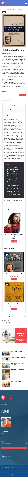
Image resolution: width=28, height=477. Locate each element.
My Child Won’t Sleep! (16, 381)
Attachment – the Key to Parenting (16, 352)
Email (2, 436)
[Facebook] (12, 474)
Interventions (6, 320)
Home (4, 9)
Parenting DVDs (10, 9)
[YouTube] (15, 474)
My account (20, 472)
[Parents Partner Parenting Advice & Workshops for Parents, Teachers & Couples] (6, 3)
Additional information (14, 109)
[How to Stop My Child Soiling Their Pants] (6, 365)
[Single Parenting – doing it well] (6, 359)
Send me (3, 441)
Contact (15, 472)
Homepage (7, 472)
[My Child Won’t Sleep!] (6, 384)
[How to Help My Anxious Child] (6, 374)
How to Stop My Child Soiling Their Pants (17, 364)
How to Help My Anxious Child (17, 369)
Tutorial (5, 324)
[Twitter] (14, 474)
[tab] (14, 105)
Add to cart (22, 94)
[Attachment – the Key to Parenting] (6, 353)
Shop (12, 472)
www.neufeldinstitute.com (15, 201)
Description (14, 105)
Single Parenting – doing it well (18, 357)
